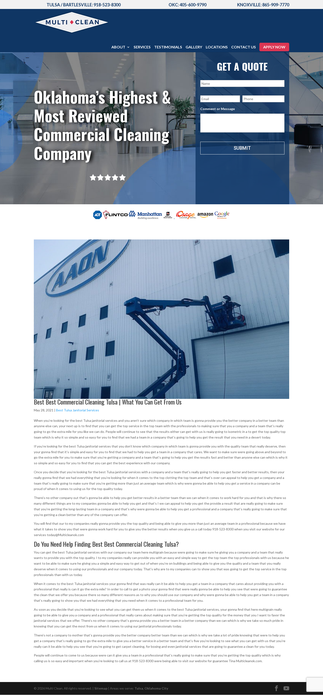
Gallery (194, 47)
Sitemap (100, 688)
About (118, 47)
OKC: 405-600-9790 (187, 4)
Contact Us (243, 47)
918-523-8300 (107, 5)
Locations (217, 47)
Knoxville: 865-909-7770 (263, 4)
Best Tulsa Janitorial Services (77, 410)
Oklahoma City (156, 688)
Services (142, 47)
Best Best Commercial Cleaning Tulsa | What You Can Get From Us (108, 401)
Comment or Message (217, 109)
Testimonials (168, 47)
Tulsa (139, 688)
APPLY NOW (274, 47)
